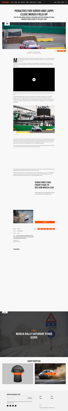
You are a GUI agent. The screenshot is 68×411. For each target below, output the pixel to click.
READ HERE (45, 222)
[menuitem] (12, 2)
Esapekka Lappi (22, 235)
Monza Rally (16, 236)
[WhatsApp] (44, 229)
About (63, 2)
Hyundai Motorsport (27, 235)
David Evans (32, 53)
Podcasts (23, 2)
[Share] (39, 229)
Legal (40, 405)
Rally (12, 2)
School (59, 2)
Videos (27, 2)
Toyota (14, 238)
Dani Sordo (17, 235)
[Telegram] (47, 229)
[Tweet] (41, 229)
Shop (55, 2)
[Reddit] (50, 229)
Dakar (15, 2)
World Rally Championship (19, 238)
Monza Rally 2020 (20, 236)
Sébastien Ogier (26, 236)
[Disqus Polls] (34, 263)
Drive (40, 398)
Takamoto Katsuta (31, 236)
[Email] (53, 229)
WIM (19, 2)
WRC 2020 (24, 238)
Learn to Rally (33, 2)
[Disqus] (34, 291)
